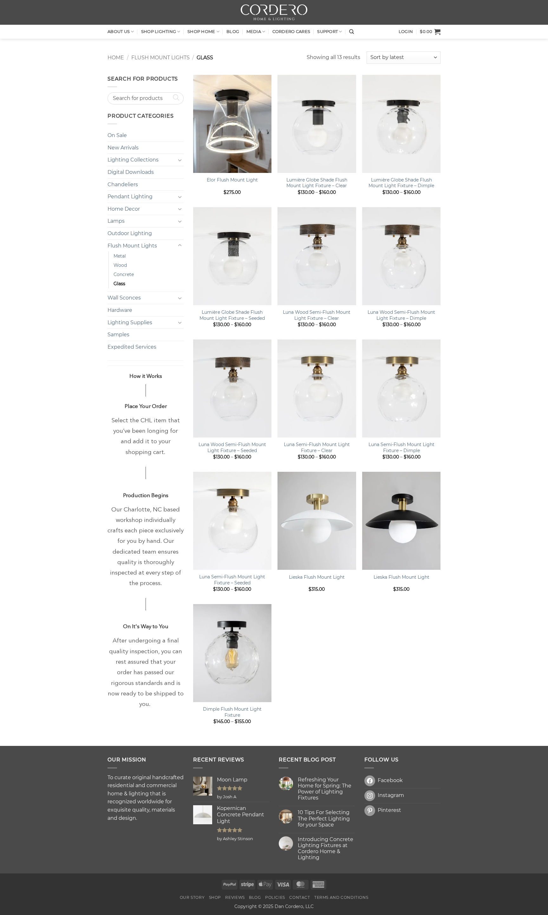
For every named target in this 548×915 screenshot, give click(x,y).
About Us (119, 31)
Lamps (116, 221)
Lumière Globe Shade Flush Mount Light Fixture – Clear (316, 183)
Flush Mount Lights (160, 58)
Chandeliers (123, 184)
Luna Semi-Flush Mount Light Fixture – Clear (317, 447)
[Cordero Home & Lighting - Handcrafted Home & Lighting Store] (274, 12)
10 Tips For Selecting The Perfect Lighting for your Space (324, 818)
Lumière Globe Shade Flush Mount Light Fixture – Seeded (232, 315)
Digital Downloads (131, 172)
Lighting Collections (133, 160)
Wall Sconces (124, 298)
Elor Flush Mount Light (232, 180)
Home (116, 58)
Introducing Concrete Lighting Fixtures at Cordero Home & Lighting (325, 848)
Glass (119, 283)
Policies (275, 897)
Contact (299, 897)
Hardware (120, 310)
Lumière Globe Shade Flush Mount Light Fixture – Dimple (401, 183)
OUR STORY (192, 897)
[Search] (351, 32)
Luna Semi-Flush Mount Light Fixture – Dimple (401, 447)
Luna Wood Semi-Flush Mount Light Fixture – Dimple (401, 315)
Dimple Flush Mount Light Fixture (232, 712)
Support (327, 31)
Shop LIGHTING (158, 31)
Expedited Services (132, 347)
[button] (430, 32)
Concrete (124, 274)
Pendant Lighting (130, 197)
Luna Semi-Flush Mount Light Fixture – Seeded (232, 580)
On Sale (117, 135)
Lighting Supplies (130, 322)
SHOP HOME (201, 31)
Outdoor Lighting (130, 233)
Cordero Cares (291, 31)
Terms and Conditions (341, 897)
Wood (120, 265)
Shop (215, 897)
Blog (232, 31)
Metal (120, 256)
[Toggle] (180, 160)
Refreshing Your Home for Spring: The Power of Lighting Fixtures (324, 789)
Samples (118, 335)
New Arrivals (123, 148)
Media (253, 31)
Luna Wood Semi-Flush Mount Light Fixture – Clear (316, 315)
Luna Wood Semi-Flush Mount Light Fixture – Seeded (232, 447)
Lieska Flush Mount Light (317, 577)
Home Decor (124, 209)
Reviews (235, 897)
